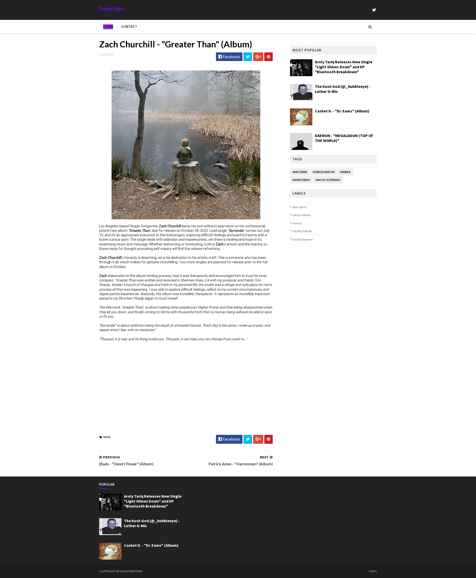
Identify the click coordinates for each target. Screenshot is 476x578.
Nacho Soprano (328, 179)
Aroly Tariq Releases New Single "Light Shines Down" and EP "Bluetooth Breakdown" (343, 66)
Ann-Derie (300, 171)
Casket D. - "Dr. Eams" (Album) (342, 110)
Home (108, 27)
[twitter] (374, 9)
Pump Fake (111, 8)
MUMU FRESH (301, 179)
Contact (129, 27)
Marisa (345, 171)
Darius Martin (323, 171)
